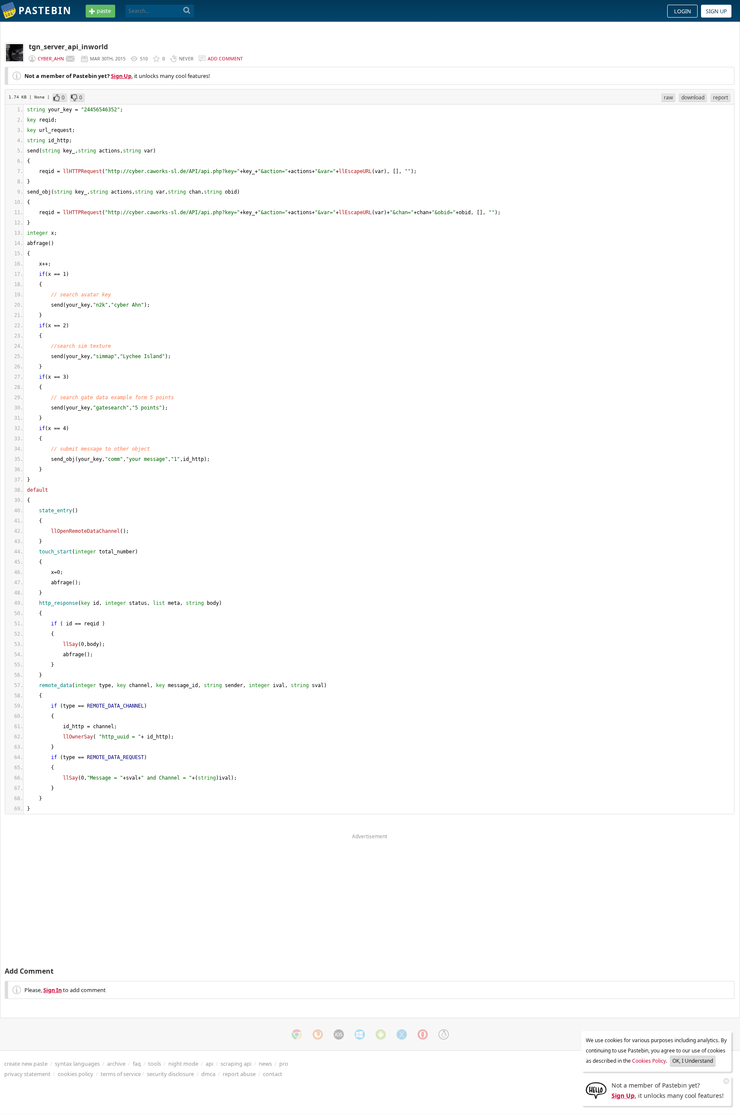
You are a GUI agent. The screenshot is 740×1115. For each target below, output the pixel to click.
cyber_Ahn (51, 58)
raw (668, 97)
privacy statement (27, 1074)
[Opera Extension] (423, 1034)
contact (272, 1074)
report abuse (239, 1074)
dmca (208, 1074)
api (209, 1063)
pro (283, 1063)
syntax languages (77, 1063)
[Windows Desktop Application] (360, 1034)
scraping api (236, 1063)
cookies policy (75, 1074)
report (720, 97)
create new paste (26, 1063)
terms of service (121, 1074)
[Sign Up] (596, 1089)
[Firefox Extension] (318, 1034)
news (265, 1063)
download (692, 97)
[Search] (187, 10)
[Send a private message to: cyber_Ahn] (70, 59)
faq (137, 1063)
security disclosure (170, 1074)
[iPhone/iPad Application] (339, 1034)
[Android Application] (381, 1034)
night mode (183, 1063)
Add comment (225, 58)
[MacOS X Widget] (402, 1034)
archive (116, 1063)
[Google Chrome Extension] (297, 1034)
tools (154, 1063)
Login (682, 11)
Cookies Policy (649, 1060)
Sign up (716, 11)
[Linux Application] (444, 1034)
